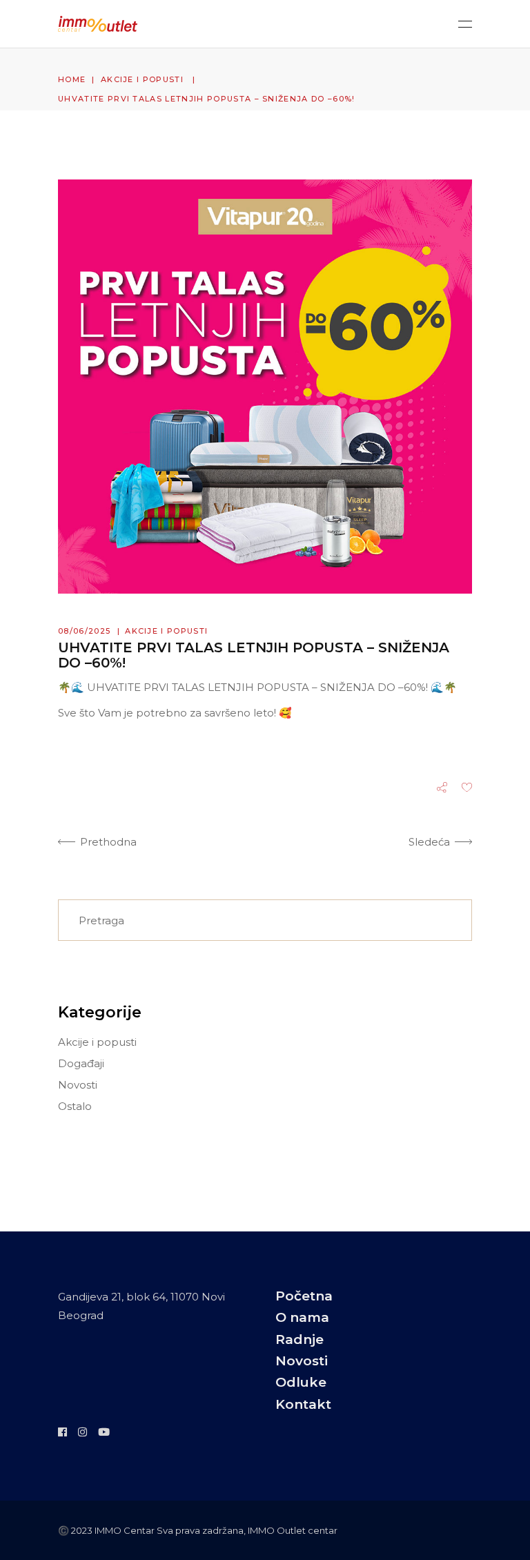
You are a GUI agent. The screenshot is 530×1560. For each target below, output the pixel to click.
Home (72, 79)
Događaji (81, 1063)
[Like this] (467, 788)
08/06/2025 (84, 631)
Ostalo (75, 1106)
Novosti (77, 1084)
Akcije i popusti (142, 79)
